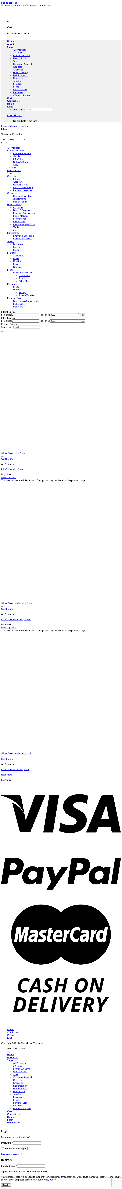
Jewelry (17, 80)
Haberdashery (20, 72)
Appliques (18, 207)
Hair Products (20, 75)
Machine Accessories (24, 212)
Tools (16, 227)
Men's (10, 269)
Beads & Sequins (21, 210)
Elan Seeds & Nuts (22, 153)
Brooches (18, 244)
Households (19, 78)
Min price (6, 314)
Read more (6, 774)
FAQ (9, 1037)
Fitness (16, 178)
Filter (81, 315)
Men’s (16, 86)
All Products (19, 49)
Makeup (17, 83)
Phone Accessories (22, 190)
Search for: (18, 109)
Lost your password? (11, 1154)
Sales (15, 61)
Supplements (19, 198)
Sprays (22, 292)
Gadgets (17, 66)
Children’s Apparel (22, 63)
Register (6, 1185)
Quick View (7, 458)
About (10, 1029)
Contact (11, 1035)
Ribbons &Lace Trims (24, 224)
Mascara (17, 264)
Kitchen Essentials (22, 238)
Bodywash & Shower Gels (26, 300)
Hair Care (18, 306)
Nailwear (17, 266)
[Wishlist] (2, 456)
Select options (8, 477)
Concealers (19, 255)
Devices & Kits (20, 184)
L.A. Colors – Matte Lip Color (16, 619)
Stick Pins (24, 281)
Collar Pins (24, 275)
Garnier (17, 156)
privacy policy (49, 1179)
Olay (15, 164)
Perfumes (18, 92)
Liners (16, 258)
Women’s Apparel (22, 95)
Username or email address (15, 1137)
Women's (18, 289)
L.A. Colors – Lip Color (12, 469)
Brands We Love (21, 55)
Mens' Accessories (22, 272)
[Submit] (14, 113)
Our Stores (12, 1032)
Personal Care (20, 89)
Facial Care (19, 303)
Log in (23, 1148)
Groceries (18, 69)
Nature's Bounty (21, 161)
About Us (12, 44)
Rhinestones (19, 221)
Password (7, 1142)
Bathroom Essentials (23, 235)
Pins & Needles (20, 215)
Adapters (18, 181)
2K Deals (17, 52)
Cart (9, 97)
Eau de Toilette (26, 295)
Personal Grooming (23, 187)
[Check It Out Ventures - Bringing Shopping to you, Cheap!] (26, 5)
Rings (16, 249)
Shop (10, 46)
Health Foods (20, 201)
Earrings (17, 247)
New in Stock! (20, 58)
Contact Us (13, 100)
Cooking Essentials (22, 195)
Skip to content (9, 2)
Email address (9, 1165)
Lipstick (17, 261)
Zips (15, 229)
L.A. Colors (18, 159)
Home (10, 41)
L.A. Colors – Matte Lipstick (15, 769)
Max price (44, 314)
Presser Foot (19, 218)
